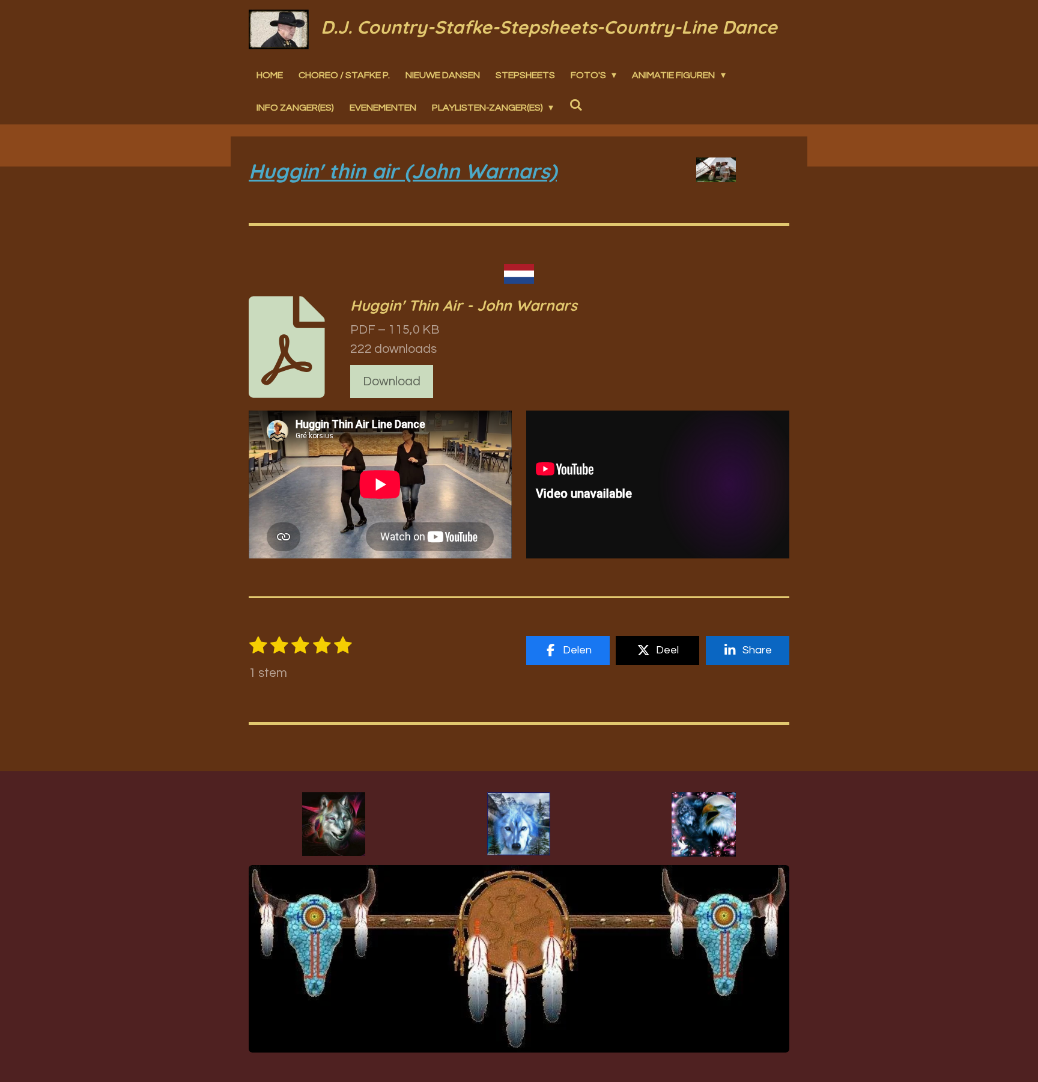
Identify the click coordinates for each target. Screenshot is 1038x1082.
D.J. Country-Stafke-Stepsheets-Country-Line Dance (549, 27)
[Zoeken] (575, 105)
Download (391, 381)
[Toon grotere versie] (333, 824)
